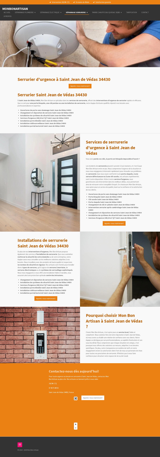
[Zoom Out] (75, 428)
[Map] (64, 413)
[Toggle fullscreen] (75, 398)
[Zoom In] (75, 424)
